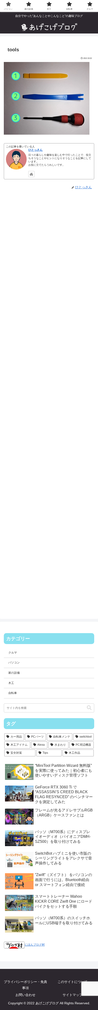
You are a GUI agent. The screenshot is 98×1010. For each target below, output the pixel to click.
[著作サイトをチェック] (31, 174)
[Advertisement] (49, 400)
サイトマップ (73, 995)
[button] (89, 708)
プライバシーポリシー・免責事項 (25, 985)
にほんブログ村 (35, 944)
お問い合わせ (25, 995)
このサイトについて (73, 982)
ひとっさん (35, 150)
